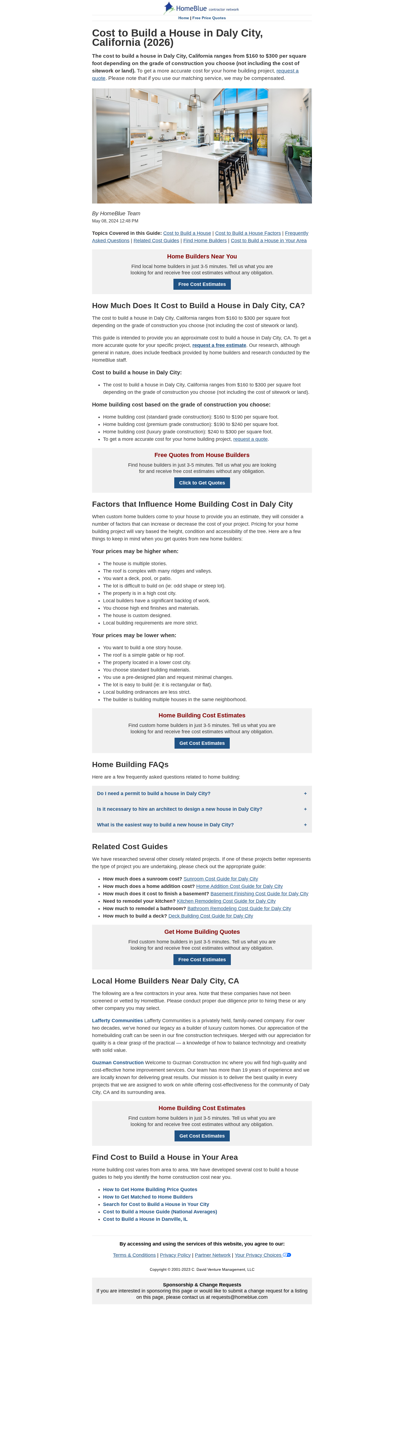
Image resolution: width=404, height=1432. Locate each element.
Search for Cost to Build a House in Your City (156, 1204)
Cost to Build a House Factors (248, 233)
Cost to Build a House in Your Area (269, 240)
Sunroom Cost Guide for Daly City (221, 879)
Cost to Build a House (187, 233)
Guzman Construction (118, 1062)
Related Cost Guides (156, 240)
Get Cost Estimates (202, 743)
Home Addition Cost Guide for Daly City (239, 886)
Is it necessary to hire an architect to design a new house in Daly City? (179, 809)
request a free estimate (219, 345)
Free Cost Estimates (202, 284)
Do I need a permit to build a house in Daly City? (154, 793)
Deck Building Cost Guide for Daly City (210, 916)
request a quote (250, 439)
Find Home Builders (205, 240)
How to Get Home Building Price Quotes (150, 1189)
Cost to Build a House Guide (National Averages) (160, 1211)
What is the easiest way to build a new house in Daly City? (165, 825)
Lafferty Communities (117, 1020)
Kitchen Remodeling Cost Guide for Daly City (226, 901)
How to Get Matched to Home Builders (148, 1197)
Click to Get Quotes (202, 483)
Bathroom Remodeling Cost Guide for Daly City (239, 908)
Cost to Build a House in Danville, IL (145, 1219)
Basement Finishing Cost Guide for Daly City (259, 893)
